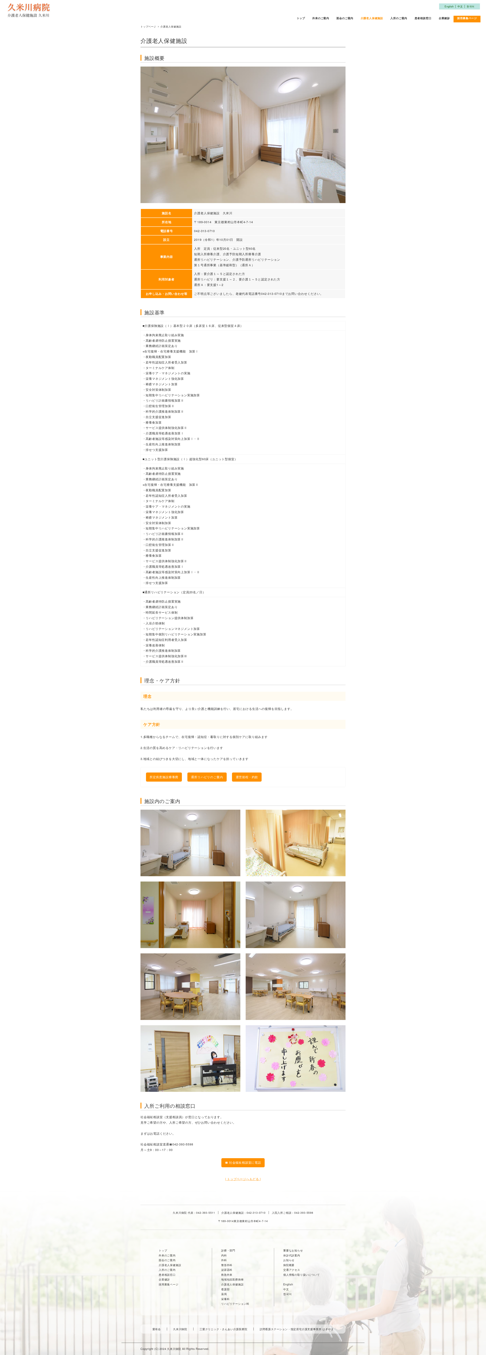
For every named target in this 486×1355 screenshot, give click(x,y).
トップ (163, 1250)
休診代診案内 (291, 1255)
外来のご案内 (167, 1255)
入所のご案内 (167, 1270)
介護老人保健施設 (170, 1265)
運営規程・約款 (247, 777)
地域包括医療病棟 (232, 1279)
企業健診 (164, 1279)
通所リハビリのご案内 (207, 777)
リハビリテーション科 (235, 1304)
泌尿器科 (226, 1270)
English (449, 6)
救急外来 (226, 1274)
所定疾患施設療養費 (164, 777)
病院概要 (288, 1265)
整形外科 (226, 1265)
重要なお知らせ (293, 1250)
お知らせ (288, 1260)
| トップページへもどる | (243, 1179)
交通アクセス (291, 1270)
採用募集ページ (168, 1284)
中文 (460, 6)
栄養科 (225, 1299)
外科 (224, 1260)
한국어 (470, 6)
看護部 (225, 1289)
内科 (224, 1255)
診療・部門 (228, 1250)
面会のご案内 (167, 1260)
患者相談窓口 (167, 1274)
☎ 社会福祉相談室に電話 (243, 1162)
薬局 (224, 1294)
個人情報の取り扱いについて (301, 1274)
